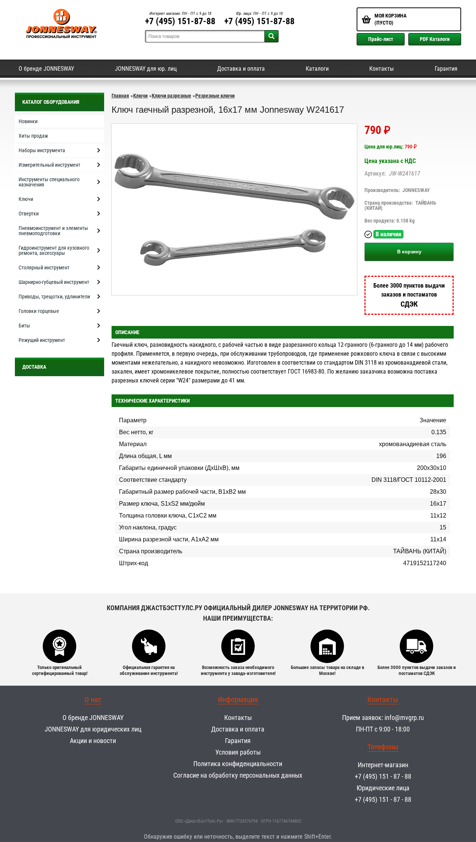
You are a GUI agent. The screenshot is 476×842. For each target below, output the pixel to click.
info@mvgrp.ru (404, 717)
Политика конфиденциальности (237, 764)
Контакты (381, 68)
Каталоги (317, 68)
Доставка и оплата (241, 68)
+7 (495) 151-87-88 (180, 21)
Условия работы (238, 752)
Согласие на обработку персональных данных (237, 775)
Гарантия (446, 68)
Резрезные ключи (215, 96)
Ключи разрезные (171, 96)
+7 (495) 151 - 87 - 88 (383, 776)
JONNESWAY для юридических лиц (93, 729)
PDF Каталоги (435, 39)
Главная (120, 96)
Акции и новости (93, 741)
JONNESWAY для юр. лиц (146, 68)
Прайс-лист (380, 39)
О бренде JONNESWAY (46, 68)
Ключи (140, 96)
